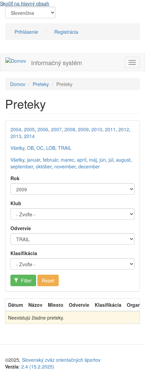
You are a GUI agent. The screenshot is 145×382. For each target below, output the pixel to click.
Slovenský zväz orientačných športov (61, 359)
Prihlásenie (26, 31)
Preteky (41, 84)
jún (102, 159)
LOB (50, 147)
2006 (42, 129)
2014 (29, 136)
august (123, 159)
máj (93, 159)
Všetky (17, 147)
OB (30, 147)
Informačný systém (56, 62)
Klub (15, 203)
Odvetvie (20, 228)
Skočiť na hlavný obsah (24, 3)
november (65, 166)
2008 (69, 129)
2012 (123, 129)
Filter (26, 280)
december (89, 166)
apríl (81, 159)
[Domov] (15, 60)
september (21, 166)
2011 (110, 129)
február (50, 159)
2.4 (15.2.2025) (37, 366)
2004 (15, 129)
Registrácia (66, 31)
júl (111, 159)
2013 (15, 136)
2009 (83, 129)
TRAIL (64, 147)
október (44, 166)
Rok (15, 178)
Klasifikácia (23, 253)
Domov (17, 84)
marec (67, 159)
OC (40, 147)
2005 (29, 129)
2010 (96, 129)
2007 (56, 129)
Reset (48, 280)
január (33, 159)
